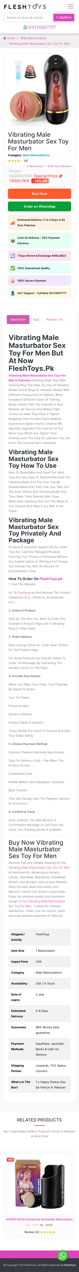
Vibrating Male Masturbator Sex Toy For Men (39, 867)
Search (65, 17)
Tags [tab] (36, 319)
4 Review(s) (35, 166)
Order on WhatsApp (39, 206)
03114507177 (41, 27)
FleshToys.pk (51, 578)
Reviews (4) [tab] (54, 319)
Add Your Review (59, 166)
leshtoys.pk (27, 592)
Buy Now (39, 193)
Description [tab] (18, 319)
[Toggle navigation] (70, 6)
